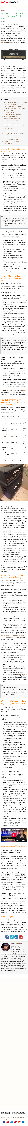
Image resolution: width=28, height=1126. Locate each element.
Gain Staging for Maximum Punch (14, 104)
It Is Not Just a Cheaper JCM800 (13, 131)
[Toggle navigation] (25, 2)
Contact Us (8, 1117)
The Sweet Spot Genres (11, 137)
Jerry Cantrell (10, 74)
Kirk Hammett (22, 390)
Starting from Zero (10, 112)
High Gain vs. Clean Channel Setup (14, 114)
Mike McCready (19, 74)
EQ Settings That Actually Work (13, 106)
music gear (4, 42)
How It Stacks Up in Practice (12, 123)
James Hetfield (12, 390)
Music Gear (4, 10)
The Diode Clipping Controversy (13, 129)
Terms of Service (11, 1119)
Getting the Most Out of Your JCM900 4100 (15, 102)
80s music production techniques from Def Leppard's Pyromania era (12, 635)
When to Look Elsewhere (11, 139)
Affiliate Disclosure (15, 1117)
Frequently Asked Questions (11, 141)
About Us (3, 1117)
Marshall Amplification (9, 566)
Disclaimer (22, 1117)
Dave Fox (18, 944)
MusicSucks (10, 2)
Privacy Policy (4, 1119)
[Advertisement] (14, 1040)
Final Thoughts (8, 143)
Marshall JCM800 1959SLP (4, 436)
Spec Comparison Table (11, 121)
